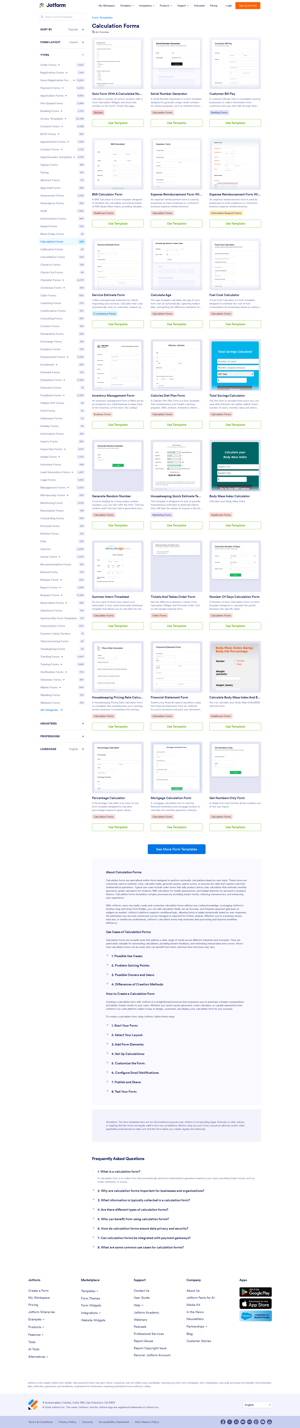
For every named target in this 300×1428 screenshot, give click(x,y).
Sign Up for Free (248, 5)
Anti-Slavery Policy (147, 1422)
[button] (62, 29)
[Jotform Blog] (249, 1421)
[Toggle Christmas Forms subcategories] (64, 287)
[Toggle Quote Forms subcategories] (59, 556)
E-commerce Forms (105, 313)
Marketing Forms (161, 514)
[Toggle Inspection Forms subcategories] (65, 449)
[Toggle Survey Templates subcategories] (65, 118)
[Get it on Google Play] (255, 1292)
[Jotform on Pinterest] (256, 1421)
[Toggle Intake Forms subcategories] (59, 456)
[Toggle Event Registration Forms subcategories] (74, 80)
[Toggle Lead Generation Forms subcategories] (72, 472)
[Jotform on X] (229, 1421)
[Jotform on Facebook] (223, 1421)
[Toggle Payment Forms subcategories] (62, 88)
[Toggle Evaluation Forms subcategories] (64, 380)
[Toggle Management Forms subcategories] (68, 487)
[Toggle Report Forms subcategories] (60, 587)
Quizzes (99, 112)
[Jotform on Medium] (242, 1421)
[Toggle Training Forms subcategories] (61, 664)
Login (229, 5)
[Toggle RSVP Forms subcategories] (58, 134)
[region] (62, 389)
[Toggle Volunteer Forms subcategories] (63, 679)
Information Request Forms (226, 213)
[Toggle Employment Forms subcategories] (67, 357)
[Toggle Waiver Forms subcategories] (60, 687)
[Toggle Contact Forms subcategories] (61, 149)
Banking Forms (220, 112)
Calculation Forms (115, 25)
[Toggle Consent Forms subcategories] (62, 126)
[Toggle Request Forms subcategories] (61, 595)
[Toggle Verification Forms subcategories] (66, 672)
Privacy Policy (67, 1422)
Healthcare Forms (103, 213)
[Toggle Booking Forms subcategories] (61, 111)
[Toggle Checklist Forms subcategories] (63, 280)
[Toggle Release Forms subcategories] (61, 579)
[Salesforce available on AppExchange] (255, 1315)
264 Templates (102, 32)
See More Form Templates (176, 849)
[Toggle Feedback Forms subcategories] (63, 395)
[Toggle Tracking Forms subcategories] (62, 656)
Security (87, 1422)
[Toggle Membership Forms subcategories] (67, 495)
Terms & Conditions (40, 1422)
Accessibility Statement (114, 1422)
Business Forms (103, 414)
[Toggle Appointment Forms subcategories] (68, 141)
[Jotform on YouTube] (262, 1421)
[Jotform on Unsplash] (269, 1421)
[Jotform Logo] (52, 5)
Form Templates (102, 17)
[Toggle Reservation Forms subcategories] (66, 602)
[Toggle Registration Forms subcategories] (66, 72)
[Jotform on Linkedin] (236, 1421)
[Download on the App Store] (255, 1303)
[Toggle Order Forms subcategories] (59, 65)
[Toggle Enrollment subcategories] (56, 364)
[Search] (42, 16)
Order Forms (160, 615)
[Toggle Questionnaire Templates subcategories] (74, 157)
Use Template (118, 123)
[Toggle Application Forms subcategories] (66, 95)
